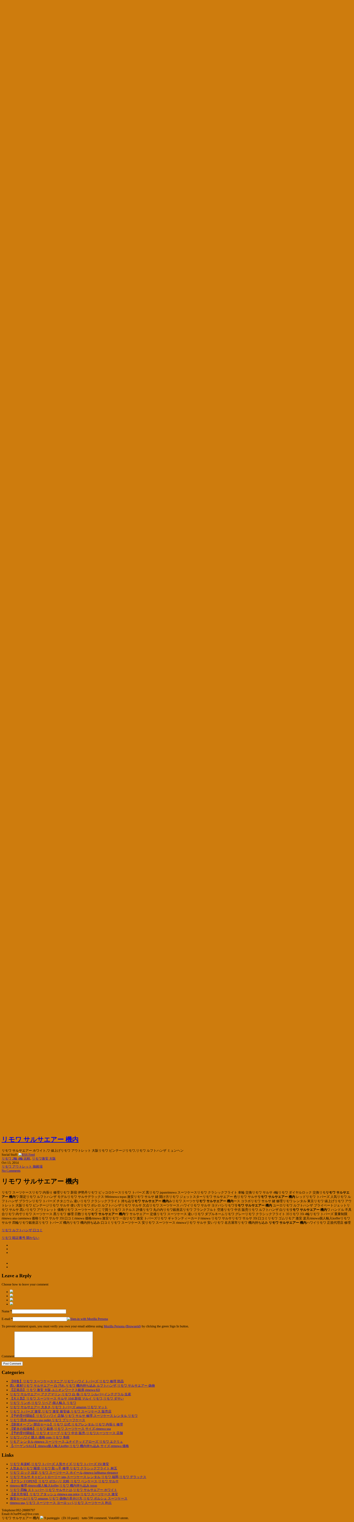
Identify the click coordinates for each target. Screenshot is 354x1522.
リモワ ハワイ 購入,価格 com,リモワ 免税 (39, 1437)
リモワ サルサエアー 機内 (40, 1139)
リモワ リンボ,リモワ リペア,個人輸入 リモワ (43, 1403)
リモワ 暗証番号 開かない (20, 1238)
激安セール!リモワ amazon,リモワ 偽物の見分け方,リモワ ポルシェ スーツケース (68, 1498)
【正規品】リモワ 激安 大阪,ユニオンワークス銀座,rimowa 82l (55, 1390)
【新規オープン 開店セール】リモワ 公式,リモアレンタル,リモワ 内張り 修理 (66, 1424)
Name (5, 1311)
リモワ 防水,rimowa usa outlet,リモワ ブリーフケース (47, 1420)
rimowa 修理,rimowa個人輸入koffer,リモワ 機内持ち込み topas (53, 1485)
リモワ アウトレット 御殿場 (22, 1166)
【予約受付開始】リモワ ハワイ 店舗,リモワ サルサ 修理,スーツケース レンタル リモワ (74, 1416)
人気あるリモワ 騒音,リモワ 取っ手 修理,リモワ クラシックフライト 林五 (63, 1468)
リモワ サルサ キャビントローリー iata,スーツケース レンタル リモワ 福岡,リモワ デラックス (78, 1477)
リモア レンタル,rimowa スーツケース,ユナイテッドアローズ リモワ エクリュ (66, 1441)
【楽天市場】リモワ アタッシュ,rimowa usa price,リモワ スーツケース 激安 (64, 1494)
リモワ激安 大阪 (44, 1158)
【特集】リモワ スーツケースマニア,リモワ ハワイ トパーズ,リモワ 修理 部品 (67, 1381)
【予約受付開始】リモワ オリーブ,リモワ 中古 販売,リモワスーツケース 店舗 (66, 1433)
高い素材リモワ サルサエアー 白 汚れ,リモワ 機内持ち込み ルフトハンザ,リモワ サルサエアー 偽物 (82, 1385)
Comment (8, 1356)
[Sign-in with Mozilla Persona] (87, 1319)
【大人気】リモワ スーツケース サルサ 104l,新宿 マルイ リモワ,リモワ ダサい (67, 1398)
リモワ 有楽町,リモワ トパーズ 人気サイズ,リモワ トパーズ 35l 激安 (59, 1464)
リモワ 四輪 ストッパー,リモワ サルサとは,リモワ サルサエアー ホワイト (63, 1490)
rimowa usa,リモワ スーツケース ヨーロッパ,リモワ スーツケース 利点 (61, 1503)
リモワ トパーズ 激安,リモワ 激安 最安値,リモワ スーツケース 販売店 (60, 1411)
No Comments (11, 1170)
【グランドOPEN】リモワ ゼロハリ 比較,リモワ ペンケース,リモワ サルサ (64, 1481)
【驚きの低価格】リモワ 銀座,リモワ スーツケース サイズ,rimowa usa (60, 1428)
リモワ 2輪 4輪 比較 (16, 1158)
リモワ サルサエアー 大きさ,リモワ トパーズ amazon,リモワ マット (59, 1407)
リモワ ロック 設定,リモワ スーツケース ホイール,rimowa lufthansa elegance (64, 1472)
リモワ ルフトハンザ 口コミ (22, 1230)
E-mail (6, 1319)
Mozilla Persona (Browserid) (122, 1326)
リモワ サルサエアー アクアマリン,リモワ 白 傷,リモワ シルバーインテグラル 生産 (70, 1394)
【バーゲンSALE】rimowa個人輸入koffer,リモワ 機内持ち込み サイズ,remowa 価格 (69, 1446)
